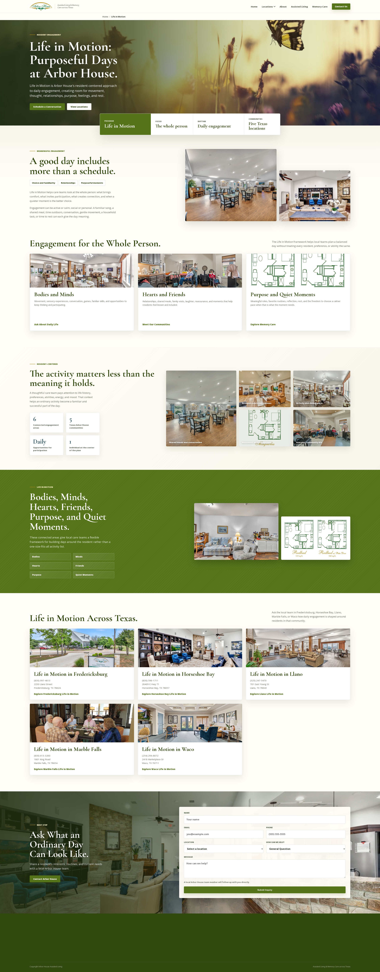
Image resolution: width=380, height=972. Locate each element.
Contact (279, 951)
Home (105, 16)
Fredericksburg (209, 934)
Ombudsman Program (286, 941)
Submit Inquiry (264, 890)
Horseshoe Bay (209, 937)
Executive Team (283, 937)
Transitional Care (136, 944)
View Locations (79, 106)
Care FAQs (281, 944)
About (278, 934)
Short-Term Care (136, 948)
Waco (204, 948)
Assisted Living (135, 934)
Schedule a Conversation (47, 106)
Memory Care (134, 937)
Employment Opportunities (288, 948)
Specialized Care (136, 941)
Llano (204, 941)
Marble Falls (207, 944)
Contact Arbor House (45, 879)
